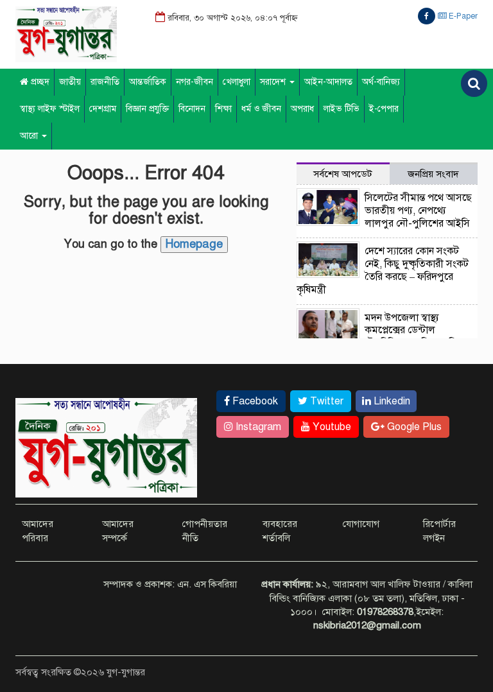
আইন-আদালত (328, 81)
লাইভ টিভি (341, 108)
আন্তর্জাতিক (147, 81)
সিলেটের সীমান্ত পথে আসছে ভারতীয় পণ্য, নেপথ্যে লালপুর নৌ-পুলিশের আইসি (418, 210)
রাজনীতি (105, 81)
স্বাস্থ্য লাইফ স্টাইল (50, 108)
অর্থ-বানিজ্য (381, 81)
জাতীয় (70, 81)
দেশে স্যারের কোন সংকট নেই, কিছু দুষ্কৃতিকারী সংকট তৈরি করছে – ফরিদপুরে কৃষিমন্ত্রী (383, 270)
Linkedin (390, 401)
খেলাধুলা (236, 81)
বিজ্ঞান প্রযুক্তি (147, 108)
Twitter (325, 401)
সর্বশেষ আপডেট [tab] (342, 174)
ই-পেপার (384, 108)
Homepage (194, 244)
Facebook (254, 401)
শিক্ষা (223, 108)
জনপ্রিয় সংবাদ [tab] (433, 174)
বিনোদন (191, 108)
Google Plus (413, 426)
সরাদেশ (274, 81)
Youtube (330, 426)
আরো (30, 135)
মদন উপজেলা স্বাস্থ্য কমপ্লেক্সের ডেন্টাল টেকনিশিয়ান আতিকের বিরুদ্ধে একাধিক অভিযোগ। (419, 336)
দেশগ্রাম (102, 108)
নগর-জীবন (194, 81)
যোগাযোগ (361, 524)
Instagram (257, 426)
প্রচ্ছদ (38, 81)
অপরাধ (302, 108)
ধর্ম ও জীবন (261, 108)
